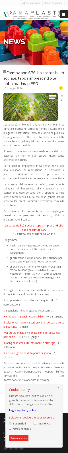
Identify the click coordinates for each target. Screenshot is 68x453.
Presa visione (18, 438)
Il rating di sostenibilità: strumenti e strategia (29, 343)
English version (54, 3)
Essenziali (19, 423)
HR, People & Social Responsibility (23, 316)
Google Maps (22, 428)
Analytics (44, 423)
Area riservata (32, 3)
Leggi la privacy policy (22, 410)
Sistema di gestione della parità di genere (27, 353)
